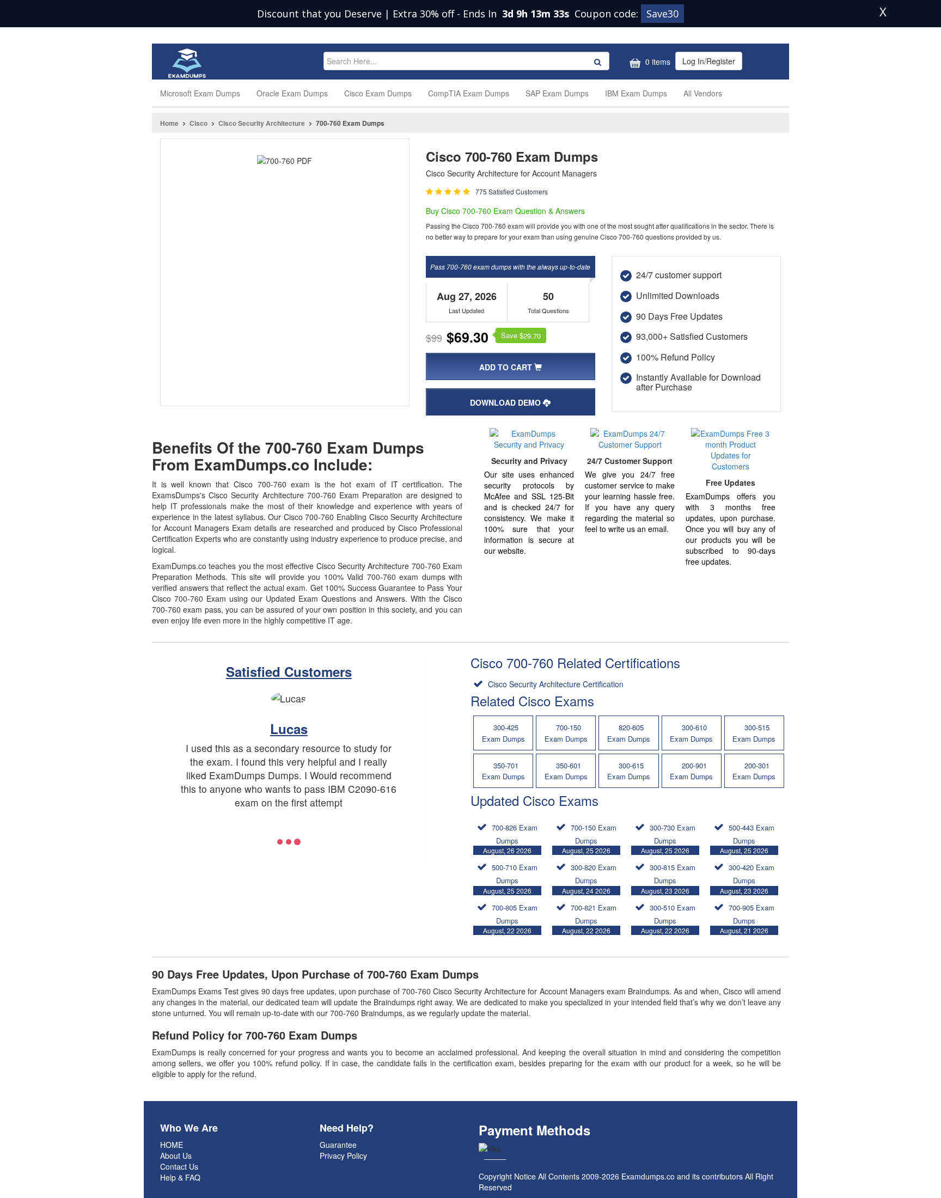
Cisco (198, 123)
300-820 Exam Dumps (589, 878)
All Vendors (702, 93)
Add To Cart (506, 367)
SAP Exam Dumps (557, 93)
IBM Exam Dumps (636, 93)
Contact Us (179, 1166)
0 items (656, 61)
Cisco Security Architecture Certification (555, 684)
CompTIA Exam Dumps (468, 93)
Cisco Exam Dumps (378, 93)
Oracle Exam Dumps (292, 93)
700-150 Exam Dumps (589, 838)
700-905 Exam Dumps (747, 918)
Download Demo (506, 402)
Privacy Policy (343, 1155)
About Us (176, 1155)
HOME (171, 1144)
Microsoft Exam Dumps (200, 93)
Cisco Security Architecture (261, 123)
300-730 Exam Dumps (668, 838)
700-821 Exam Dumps (589, 918)
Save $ (521, 335)
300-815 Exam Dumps (668, 878)
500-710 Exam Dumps (510, 878)
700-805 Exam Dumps (510, 918)
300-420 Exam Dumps (747, 878)
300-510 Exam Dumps (668, 918)
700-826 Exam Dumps (510, 838)
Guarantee (338, 1144)
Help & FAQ (180, 1177)
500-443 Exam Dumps (747, 838)
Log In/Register (708, 61)
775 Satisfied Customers (511, 191)
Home (169, 123)
